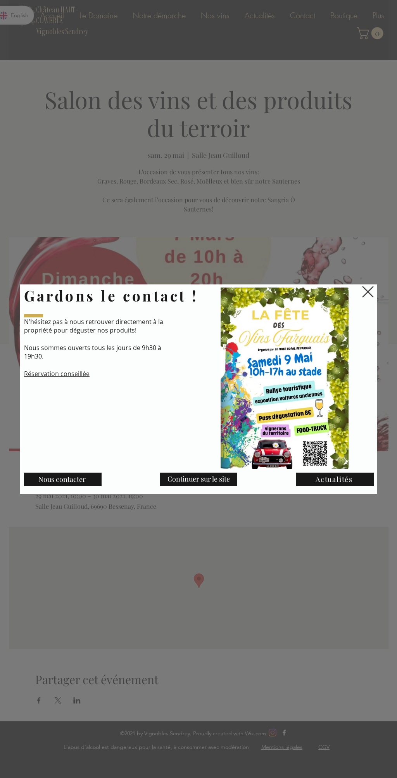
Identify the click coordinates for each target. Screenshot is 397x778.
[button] (368, 292)
